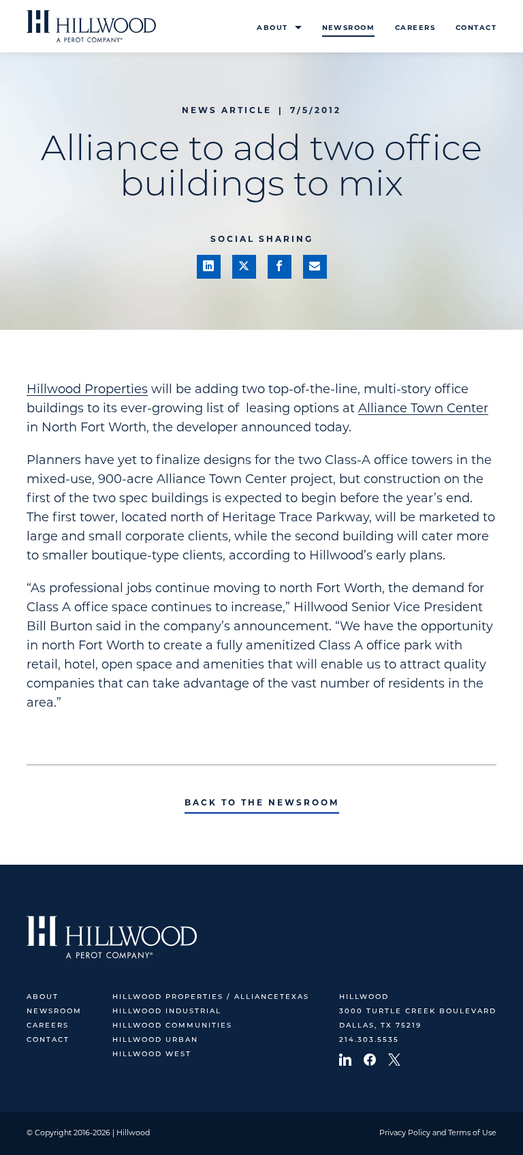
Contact (476, 28)
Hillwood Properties (87, 390)
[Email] (315, 267)
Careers (415, 28)
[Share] (209, 267)
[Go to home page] (91, 26)
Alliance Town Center (423, 409)
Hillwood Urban (155, 1040)
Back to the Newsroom (262, 803)
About (272, 28)
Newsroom (348, 28)
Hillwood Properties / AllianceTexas (210, 997)
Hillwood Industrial (166, 1011)
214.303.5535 (369, 1040)
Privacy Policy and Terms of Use (437, 1133)
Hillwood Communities (172, 1026)
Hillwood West (151, 1054)
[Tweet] (244, 267)
